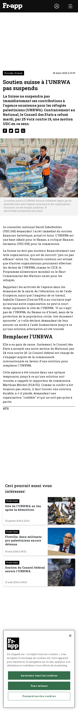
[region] (39, 669)
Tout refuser (39, 686)
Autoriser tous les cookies (39, 675)
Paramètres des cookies (39, 696)
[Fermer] (70, 635)
